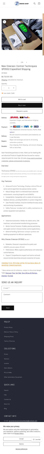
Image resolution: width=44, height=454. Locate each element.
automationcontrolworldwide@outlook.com (23, 421)
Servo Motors (8, 368)
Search (6, 390)
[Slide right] (26, 62)
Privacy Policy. (19, 433)
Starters (6, 359)
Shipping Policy (9, 336)
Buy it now (22, 105)
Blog (5, 408)
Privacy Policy (8, 327)
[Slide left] (17, 62)
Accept (21, 439)
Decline (21, 444)
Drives (6, 354)
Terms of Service (9, 341)
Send (8, 308)
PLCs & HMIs (8, 372)
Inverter (6, 363)
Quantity (4, 84)
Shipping (4, 80)
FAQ (5, 395)
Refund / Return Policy (11, 332)
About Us (7, 404)
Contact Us (7, 399)
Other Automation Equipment (13, 377)
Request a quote (22, 111)
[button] (4, 3)
